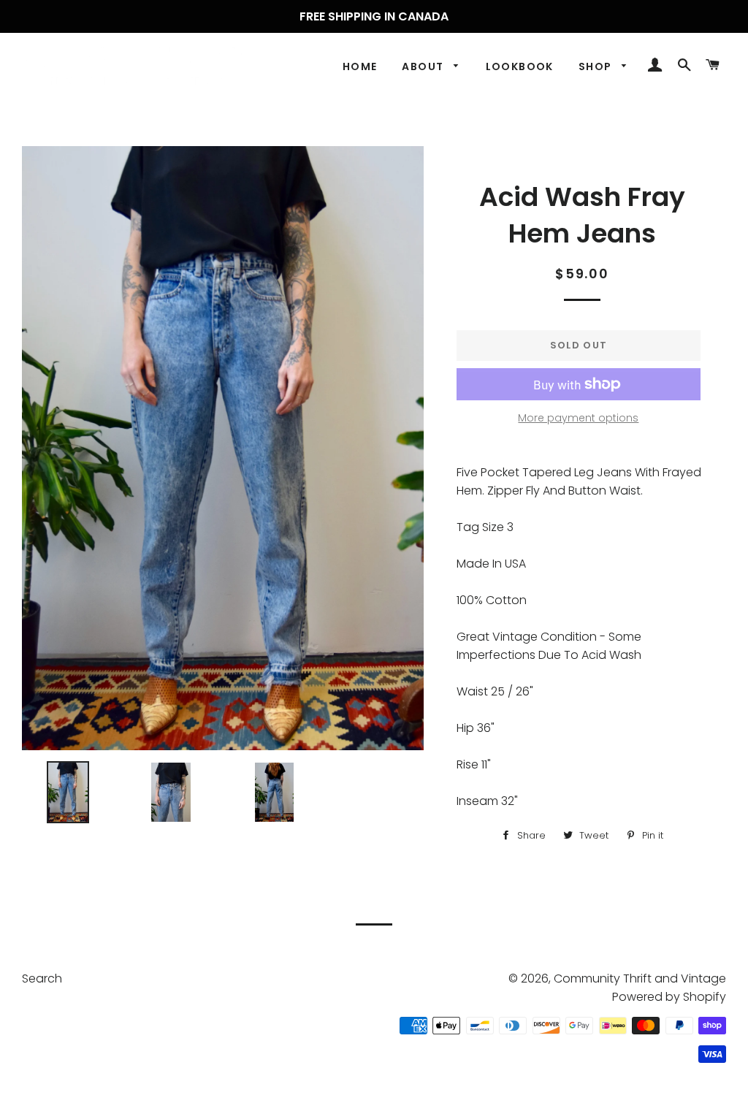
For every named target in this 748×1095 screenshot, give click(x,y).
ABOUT (424, 66)
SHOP (597, 66)
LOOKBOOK (520, 66)
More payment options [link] (578, 418)
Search (42, 978)
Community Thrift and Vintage (640, 978)
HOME (360, 66)
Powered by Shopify (669, 996)
